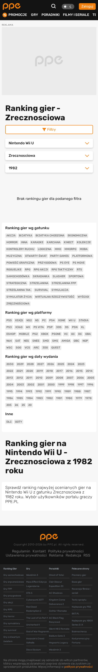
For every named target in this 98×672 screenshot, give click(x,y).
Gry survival (9, 630)
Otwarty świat (36, 256)
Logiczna (44, 249)
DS (67, 327)
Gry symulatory (11, 623)
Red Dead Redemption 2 (33, 609)
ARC (36, 347)
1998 (71, 384)
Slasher (59, 276)
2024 (70, 364)
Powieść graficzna (20, 262)
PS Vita (39, 327)
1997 (80, 384)
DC (80, 334)
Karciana (53, 242)
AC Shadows (55, 593)
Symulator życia (19, 296)
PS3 (9, 327)
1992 (39, 391)
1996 (90, 384)
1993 (29, 391)
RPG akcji (41, 269)
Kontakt (39, 551)
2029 (20, 364)
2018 (49, 371)
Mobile (24, 334)
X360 (19, 327)
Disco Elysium (33, 649)
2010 (39, 377)
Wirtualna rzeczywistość (54, 296)
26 (16, 405)
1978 (88, 398)
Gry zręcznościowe (13, 582)
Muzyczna (14, 256)
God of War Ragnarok (37, 631)
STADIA (83, 320)
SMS (55, 340)
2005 (90, 377)
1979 (79, 398)
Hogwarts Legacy (58, 642)
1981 (59, 398)
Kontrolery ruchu (20, 249)
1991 (48, 391)
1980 (69, 398)
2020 (29, 371)
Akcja (10, 235)
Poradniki (50, 15)
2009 (49, 377)
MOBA (84, 249)
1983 (39, 398)
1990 (57, 391)
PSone (56, 334)
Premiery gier (79, 575)
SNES (35, 340)
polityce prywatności (78, 666)
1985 (19, 398)
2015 (79, 371)
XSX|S (19, 320)
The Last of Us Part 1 (37, 618)
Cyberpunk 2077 (35, 599)
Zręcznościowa (17, 303)
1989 (67, 391)
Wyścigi (83, 296)
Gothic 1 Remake (58, 611)
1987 (87, 391)
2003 (20, 384)
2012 (19, 377)
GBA (88, 334)
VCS (27, 347)
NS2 (29, 320)
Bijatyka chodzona (50, 235)
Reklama (56, 555)
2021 (19, 371)
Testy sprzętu (79, 599)
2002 (30, 384)
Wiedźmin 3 (32, 575)
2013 (9, 377)
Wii (28, 327)
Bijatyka (25, 235)
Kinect (68, 242)
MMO (58, 249)
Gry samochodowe (13, 575)
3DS (59, 327)
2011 (29, 377)
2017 (59, 371)
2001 (41, 384)
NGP (85, 340)
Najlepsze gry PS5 (81, 607)
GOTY (18, 421)
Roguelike (13, 269)
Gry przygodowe (12, 595)
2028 (30, 364)
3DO (45, 347)
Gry (34, 15)
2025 (60, 364)
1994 (19, 391)
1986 (9, 398)
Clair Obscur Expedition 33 (56, 584)
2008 (59, 377)
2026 (50, 364)
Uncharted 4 (33, 624)
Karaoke (37, 242)
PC (44, 320)
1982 (49, 398)
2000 (51, 384)
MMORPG (70, 249)
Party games (59, 256)
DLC (9, 421)
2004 (9, 384)
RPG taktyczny (62, 269)
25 (23, 405)
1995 (9, 391)
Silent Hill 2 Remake (59, 629)
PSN (74, 327)
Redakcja (73, 555)
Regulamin (21, 551)
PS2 (35, 334)
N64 (9, 340)
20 (30, 405)
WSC (9, 347)
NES (26, 340)
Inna (24, 242)
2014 (89, 371)
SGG (18, 347)
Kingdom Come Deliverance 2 (57, 601)
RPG (27, 269)
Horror (12, 242)
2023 (81, 364)
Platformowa (82, 256)
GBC (76, 340)
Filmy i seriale (76, 15)
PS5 (9, 320)
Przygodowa (47, 262)
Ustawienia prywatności (26, 555)
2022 (9, 371)
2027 (40, 364)
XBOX (44, 334)
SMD (46, 340)
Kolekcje (84, 242)
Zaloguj (87, 6)
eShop (10, 334)
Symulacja (60, 290)
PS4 (52, 320)
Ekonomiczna (77, 235)
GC (73, 334)
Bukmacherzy (79, 631)
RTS (79, 269)
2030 (9, 364)
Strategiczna (16, 283)
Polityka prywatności (66, 551)
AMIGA (66, 340)
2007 (70, 377)
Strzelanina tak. (18, 290)
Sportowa (76, 276)
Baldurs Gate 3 (57, 636)
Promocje (17, 15)
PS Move (79, 262)
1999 (61, 384)
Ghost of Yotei (56, 575)
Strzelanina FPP (64, 283)
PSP (50, 327)
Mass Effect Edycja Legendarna (36, 584)
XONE (61, 320)
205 (8, 405)
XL (82, 327)
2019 (39, 371)
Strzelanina (39, 283)
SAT (17, 340)
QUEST (55, 347)
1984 (29, 398)
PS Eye (64, 262)
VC (66, 334)
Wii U (72, 320)
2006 (80, 377)
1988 (77, 391)
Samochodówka (17, 276)
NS (37, 320)
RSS (86, 555)
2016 (69, 371)
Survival (41, 290)
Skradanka (41, 276)
